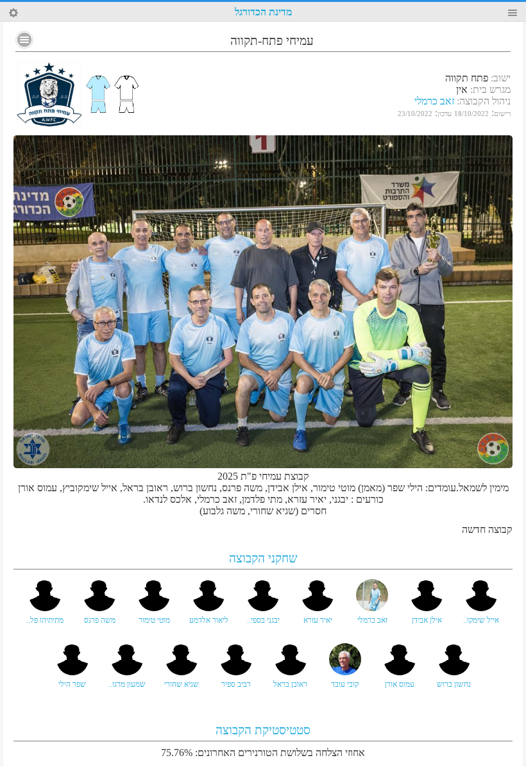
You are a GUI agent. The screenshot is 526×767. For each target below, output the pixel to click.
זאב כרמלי (434, 101)
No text (24, 40)
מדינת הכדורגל (263, 11)
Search (13, 13)
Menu (512, 13)
